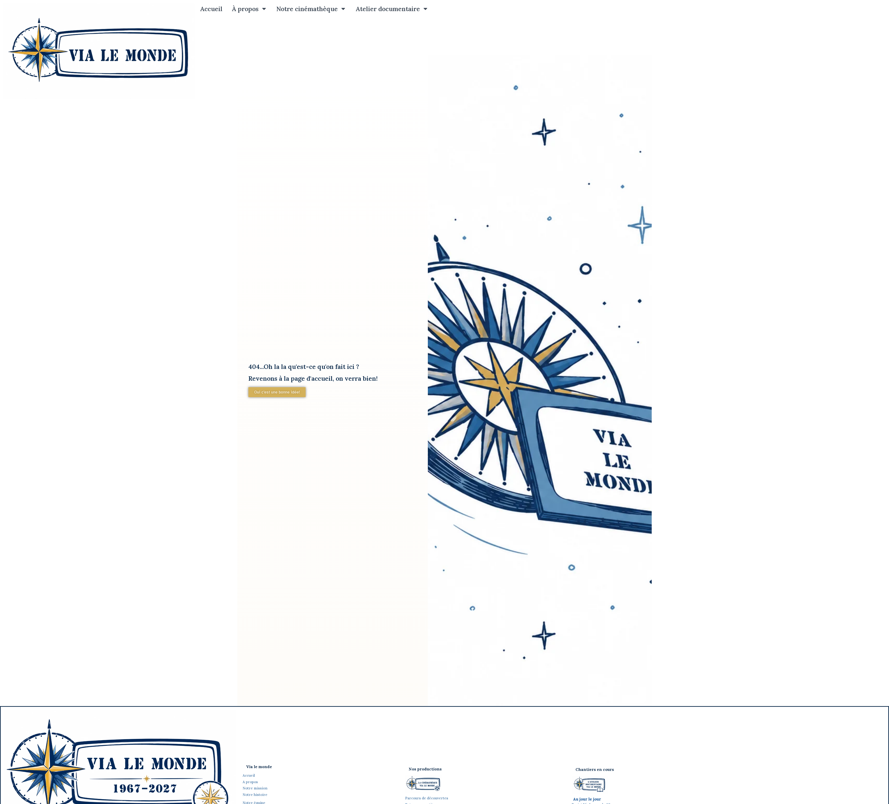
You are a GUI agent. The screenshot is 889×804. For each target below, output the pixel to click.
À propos (245, 9)
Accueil (211, 9)
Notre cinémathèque (307, 9)
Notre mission (255, 788)
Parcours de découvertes (426, 798)
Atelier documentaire (388, 9)
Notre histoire (255, 794)
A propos (250, 782)
